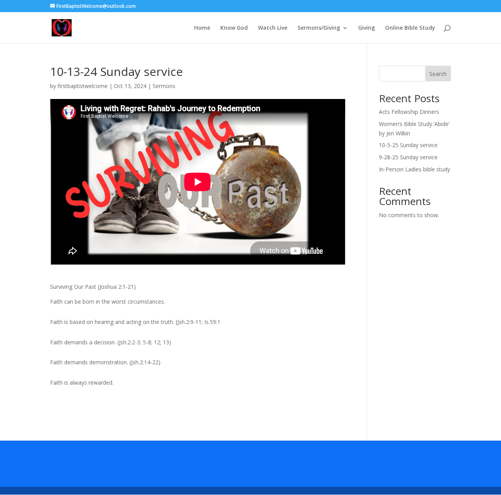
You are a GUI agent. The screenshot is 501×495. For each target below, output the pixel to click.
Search (438, 73)
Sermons (164, 86)
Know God (234, 28)
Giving (366, 28)
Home (202, 28)
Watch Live (272, 28)
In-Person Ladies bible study (414, 169)
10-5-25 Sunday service (408, 145)
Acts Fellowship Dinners (409, 111)
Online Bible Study (410, 28)
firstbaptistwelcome (83, 86)
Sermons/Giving (318, 28)
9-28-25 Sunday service (408, 157)
